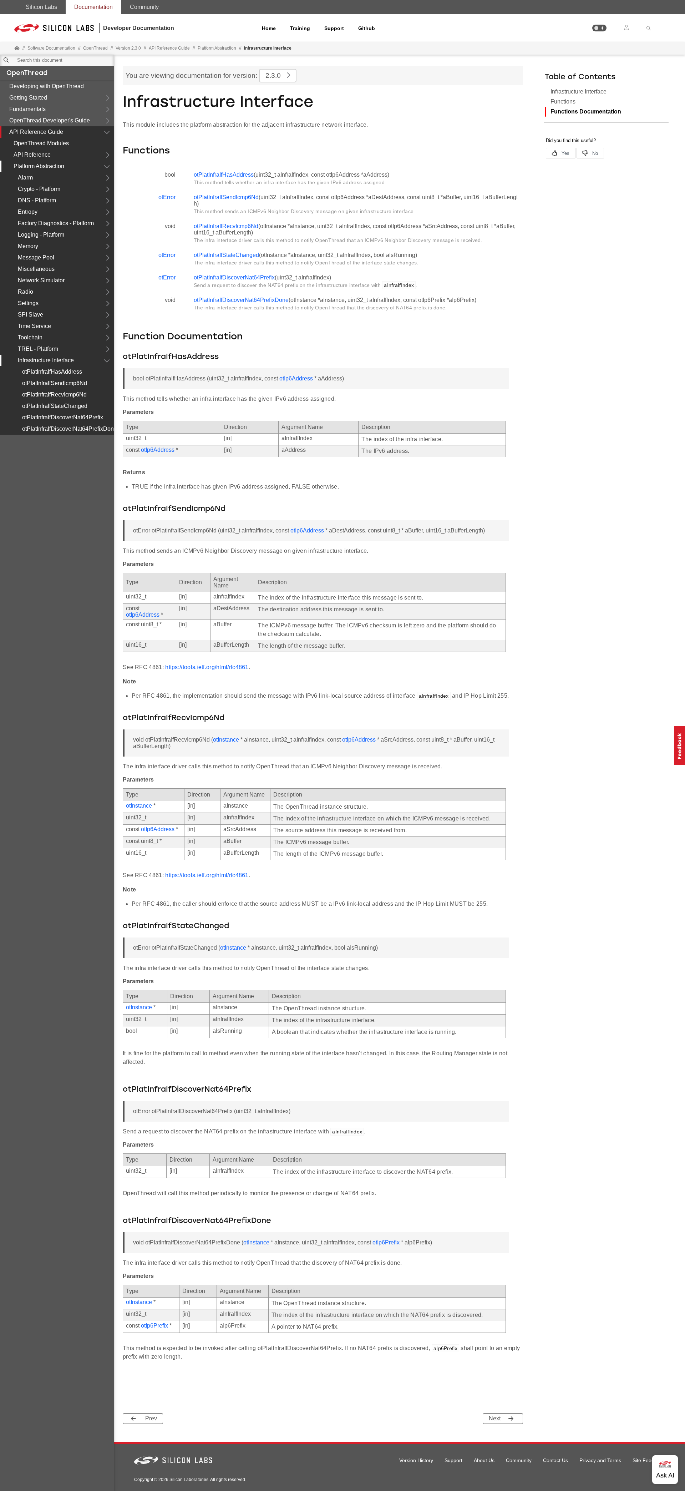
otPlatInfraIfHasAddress (52, 372)
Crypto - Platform (39, 189)
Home (269, 28)
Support (334, 28)
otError (167, 197)
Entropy (27, 212)
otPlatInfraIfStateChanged (54, 406)
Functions (562, 101)
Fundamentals (27, 109)
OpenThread (26, 73)
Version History (416, 1460)
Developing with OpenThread (46, 86)
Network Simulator (41, 280)
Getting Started (28, 98)
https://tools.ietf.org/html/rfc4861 (207, 667)
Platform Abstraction (217, 48)
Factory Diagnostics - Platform (56, 223)
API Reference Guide (36, 132)
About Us (484, 1460)
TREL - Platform (38, 349)
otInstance (226, 740)
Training (300, 28)
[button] (599, 28)
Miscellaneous (36, 269)
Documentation (93, 7)
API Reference (32, 155)
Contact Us (555, 1460)
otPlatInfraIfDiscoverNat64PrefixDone (68, 429)
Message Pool (36, 257)
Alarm (25, 178)
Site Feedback (649, 1460)
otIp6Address (296, 378)
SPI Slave (30, 315)
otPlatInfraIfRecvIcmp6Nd (54, 394)
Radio (25, 292)
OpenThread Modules (41, 143)
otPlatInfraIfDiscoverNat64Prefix (62, 417)
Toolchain (30, 337)
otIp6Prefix (386, 1242)
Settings (28, 303)
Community (144, 7)
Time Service (34, 326)
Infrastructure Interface (46, 360)
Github (366, 28)
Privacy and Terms (600, 1460)
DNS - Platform (37, 200)
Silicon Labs (41, 7)
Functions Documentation (585, 111)
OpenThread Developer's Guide (49, 120)
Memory (28, 246)
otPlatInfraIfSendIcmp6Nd (54, 383)
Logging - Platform (41, 235)
